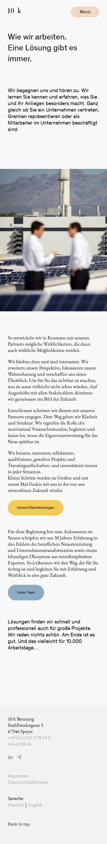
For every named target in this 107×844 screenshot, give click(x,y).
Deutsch (16, 804)
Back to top (19, 824)
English (35, 804)
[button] (85, 11)
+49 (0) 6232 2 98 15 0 (29, 737)
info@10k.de (20, 743)
